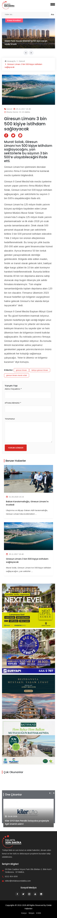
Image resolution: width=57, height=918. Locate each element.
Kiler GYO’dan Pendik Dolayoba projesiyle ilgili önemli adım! (27, 822)
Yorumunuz (10, 419)
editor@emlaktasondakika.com (18, 881)
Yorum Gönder (15, 448)
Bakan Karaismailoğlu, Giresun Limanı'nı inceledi (27, 503)
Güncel (21, 61)
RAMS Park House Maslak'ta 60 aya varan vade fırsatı (26, 43)
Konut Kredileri (14, 20)
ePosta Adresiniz (13, 403)
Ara (52, 14)
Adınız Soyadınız (13, 389)
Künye (24, 913)
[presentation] (25, 52)
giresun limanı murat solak (16, 375)
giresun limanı (21, 370)
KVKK (38, 913)
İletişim (31, 913)
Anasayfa (11, 61)
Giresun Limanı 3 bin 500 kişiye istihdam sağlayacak (27, 560)
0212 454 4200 (11, 876)
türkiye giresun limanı (40, 370)
